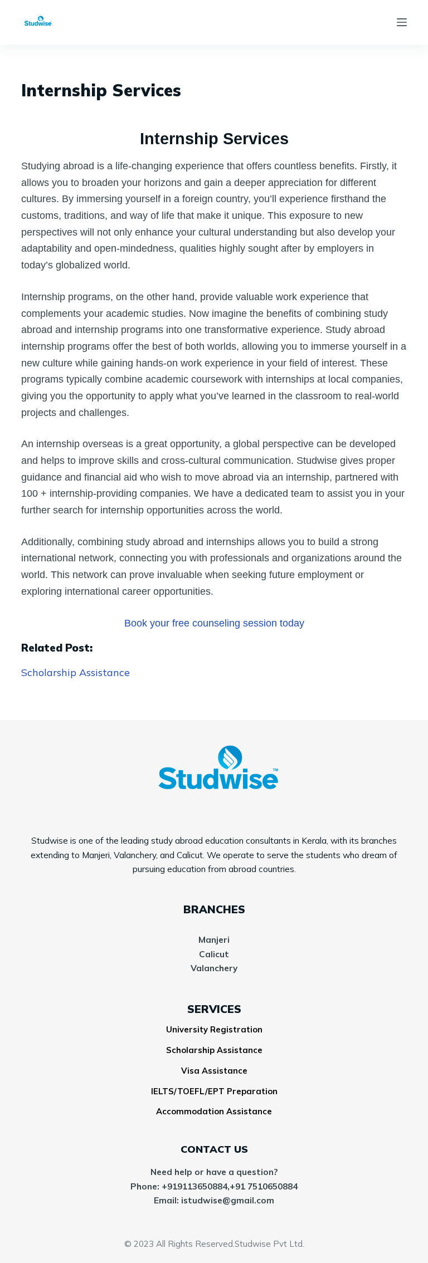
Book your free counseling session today (214, 623)
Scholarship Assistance (75, 672)
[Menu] (402, 22)
